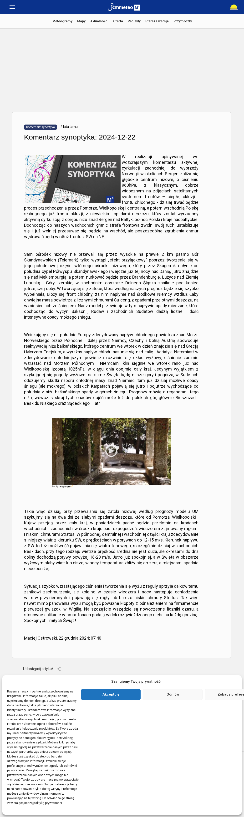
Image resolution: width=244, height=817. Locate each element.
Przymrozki (182, 21)
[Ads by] (66, 488)
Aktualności (99, 21)
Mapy (81, 21)
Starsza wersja (157, 21)
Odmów (173, 694)
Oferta (118, 21)
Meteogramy (62, 21)
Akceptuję (110, 694)
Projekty (134, 21)
